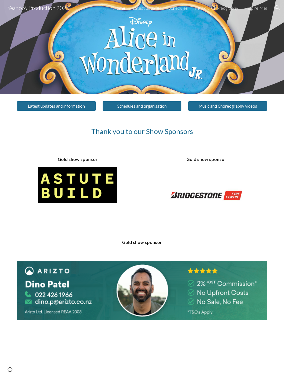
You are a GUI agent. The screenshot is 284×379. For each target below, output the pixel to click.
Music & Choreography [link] (216, 8)
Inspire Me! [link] (256, 8)
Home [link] (119, 8)
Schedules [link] (178, 8)
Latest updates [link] (146, 8)
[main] (142, 131)
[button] (277, 7)
